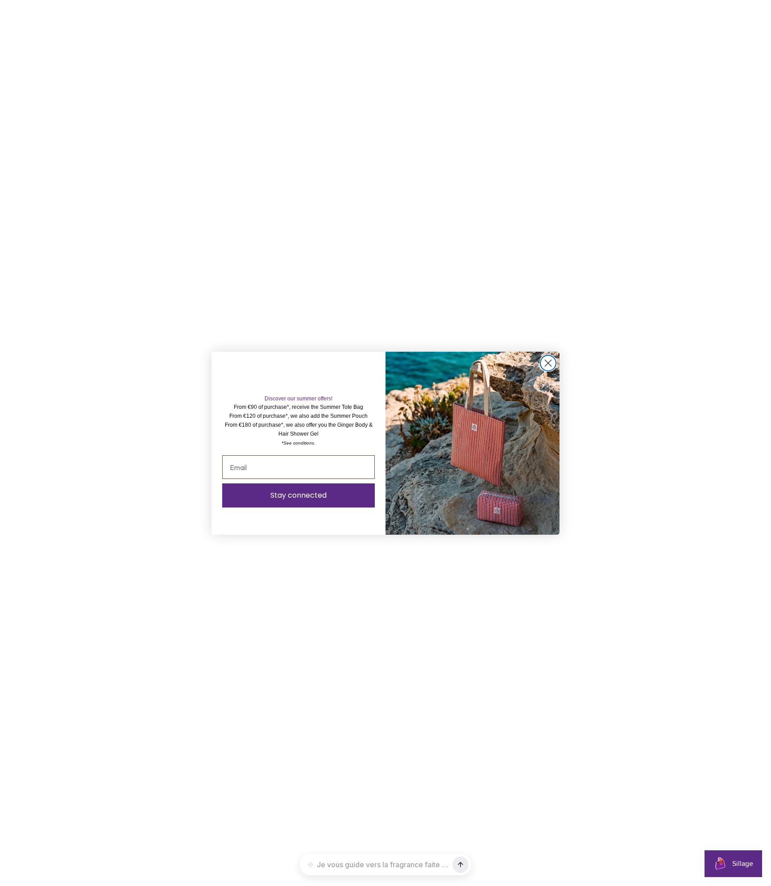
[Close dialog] (548, 363)
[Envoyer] (460, 865)
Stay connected (298, 495)
